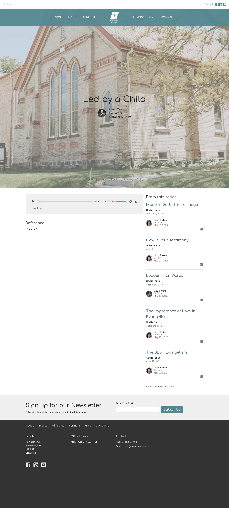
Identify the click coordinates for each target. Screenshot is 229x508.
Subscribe (172, 409)
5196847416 (131, 441)
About (59, 17)
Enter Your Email (124, 403)
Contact (208, 4)
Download (37, 208)
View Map (31, 452)
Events (73, 17)
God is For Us (111, 179)
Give (152, 17)
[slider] (65, 201)
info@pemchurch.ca (135, 446)
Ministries (90, 17)
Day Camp (166, 17)
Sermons (138, 17)
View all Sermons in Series (160, 386)
